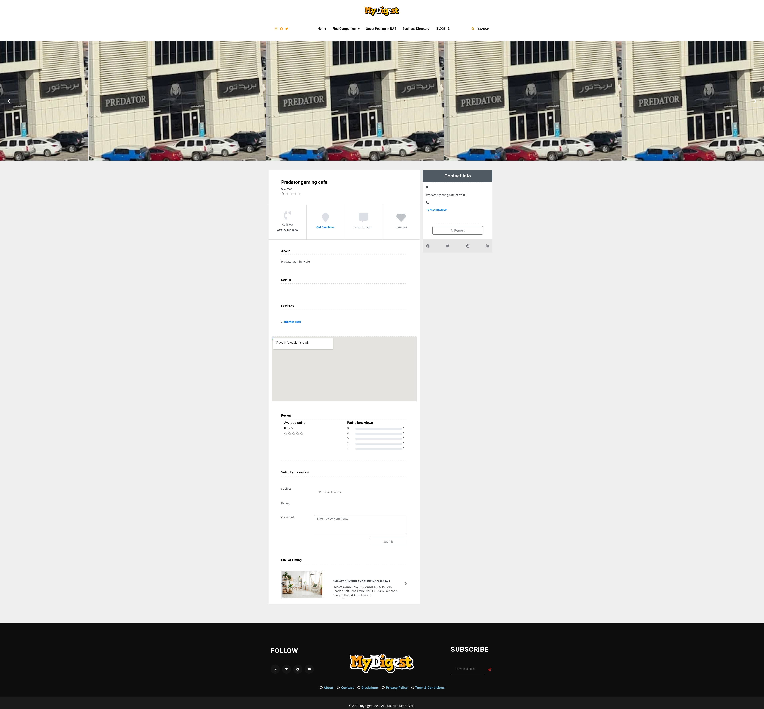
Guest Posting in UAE (381, 29)
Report (459, 230)
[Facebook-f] (281, 28)
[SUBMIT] (489, 669)
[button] (282, 584)
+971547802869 (436, 210)
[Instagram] (276, 28)
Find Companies (344, 29)
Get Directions (325, 227)
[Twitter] (286, 28)
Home (322, 29)
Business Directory (415, 29)
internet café (292, 322)
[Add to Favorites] (401, 220)
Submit (388, 541)
